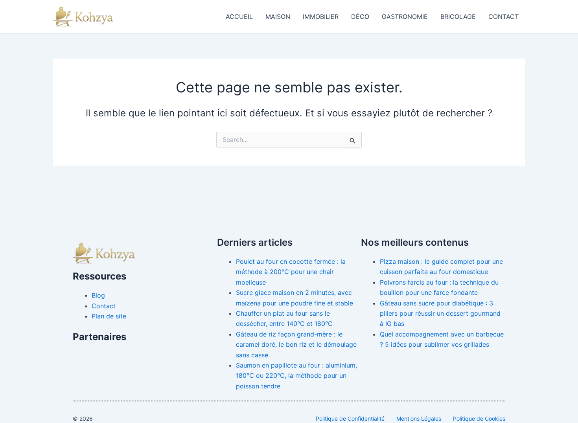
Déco (360, 16)
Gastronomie (405, 16)
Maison (277, 16)
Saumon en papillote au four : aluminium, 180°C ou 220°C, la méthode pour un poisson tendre (296, 375)
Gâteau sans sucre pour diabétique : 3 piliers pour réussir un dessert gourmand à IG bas (440, 313)
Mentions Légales (418, 418)
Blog (98, 295)
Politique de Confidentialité (350, 418)
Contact (503, 16)
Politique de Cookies (479, 418)
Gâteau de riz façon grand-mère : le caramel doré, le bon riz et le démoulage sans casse (296, 344)
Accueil (239, 16)
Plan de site (109, 316)
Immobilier (321, 16)
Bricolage (458, 16)
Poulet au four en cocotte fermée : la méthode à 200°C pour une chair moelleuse (291, 271)
